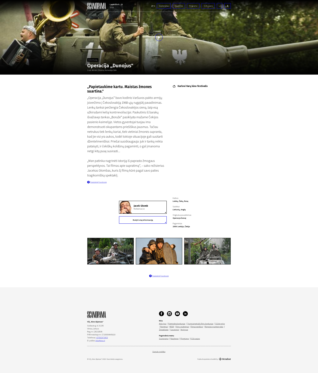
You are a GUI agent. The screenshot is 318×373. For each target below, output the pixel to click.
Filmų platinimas (182, 326)
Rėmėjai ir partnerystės (214, 326)
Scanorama (163, 6)
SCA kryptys (220, 323)
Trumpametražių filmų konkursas (200, 323)
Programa (193, 6)
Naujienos (179, 6)
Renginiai (164, 326)
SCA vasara (208, 6)
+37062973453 (102, 337)
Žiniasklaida (163, 329)
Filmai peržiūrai (197, 326)
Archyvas (184, 329)
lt (152, 6)
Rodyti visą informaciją (143, 220)
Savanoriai (174, 329)
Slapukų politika (158, 351)
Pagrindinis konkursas (176, 323)
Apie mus (162, 323)
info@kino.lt (100, 340)
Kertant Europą (92, 60)
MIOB (172, 326)
